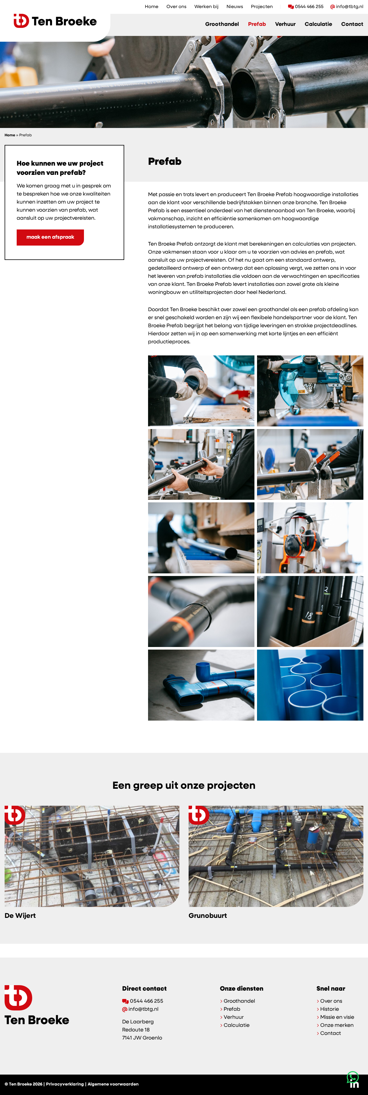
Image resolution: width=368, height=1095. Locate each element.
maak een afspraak (50, 237)
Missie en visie (337, 1017)
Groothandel (222, 24)
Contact (352, 24)
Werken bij (206, 7)
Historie (329, 1009)
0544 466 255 (309, 7)
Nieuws (235, 7)
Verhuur (285, 24)
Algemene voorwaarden (113, 1084)
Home (151, 7)
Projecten (262, 7)
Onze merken (337, 1025)
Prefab (257, 24)
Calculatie (318, 24)
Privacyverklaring (65, 1084)
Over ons (176, 7)
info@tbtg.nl (349, 7)
